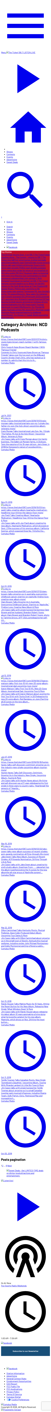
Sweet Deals (12, 162)
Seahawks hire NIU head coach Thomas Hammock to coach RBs (22, 305)
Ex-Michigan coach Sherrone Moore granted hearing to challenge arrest (25, 312)
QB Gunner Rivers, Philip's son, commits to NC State (24, 289)
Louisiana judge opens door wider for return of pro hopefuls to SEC (24, 270)
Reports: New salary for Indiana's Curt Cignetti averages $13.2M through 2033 (24, 295)
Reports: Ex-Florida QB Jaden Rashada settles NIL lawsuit (22, 308)
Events (10, 157)
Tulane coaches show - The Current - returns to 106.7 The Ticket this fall (25, 257)
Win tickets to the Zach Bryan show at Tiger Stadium (23, 284)
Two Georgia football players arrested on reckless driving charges (25, 302)
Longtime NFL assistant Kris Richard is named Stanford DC (25, 297)
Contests (11, 154)
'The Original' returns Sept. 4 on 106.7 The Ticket (22, 254)
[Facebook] (12, 247)
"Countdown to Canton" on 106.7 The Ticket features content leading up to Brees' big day (24, 282)
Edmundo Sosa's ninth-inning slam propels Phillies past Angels (23, 266)
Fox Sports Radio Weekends (14, 1285)
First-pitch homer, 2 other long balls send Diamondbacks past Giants (23, 261)
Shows (10, 151)
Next (9, 1165)
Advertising (12, 159)
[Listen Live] (25, 1205)
